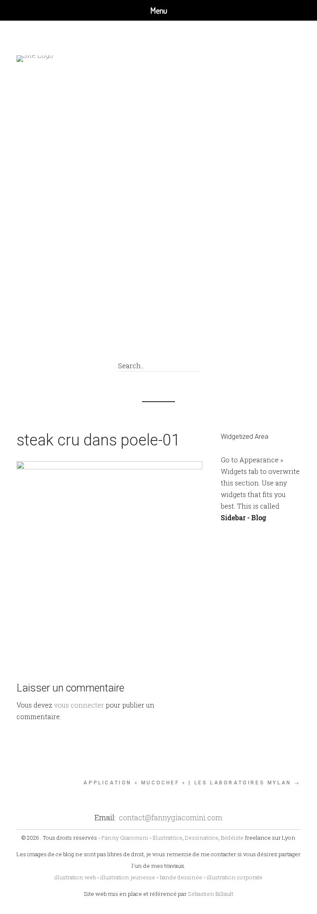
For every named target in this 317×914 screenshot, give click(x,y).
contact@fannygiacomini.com (170, 817)
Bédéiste (232, 837)
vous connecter (79, 705)
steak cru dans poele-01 (98, 440)
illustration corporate (235, 877)
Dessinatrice (201, 837)
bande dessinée (181, 877)
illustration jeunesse (127, 877)
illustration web (75, 877)
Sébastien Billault (210, 893)
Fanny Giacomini (125, 837)
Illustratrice (167, 837)
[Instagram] (285, 343)
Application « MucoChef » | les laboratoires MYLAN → (191, 783)
